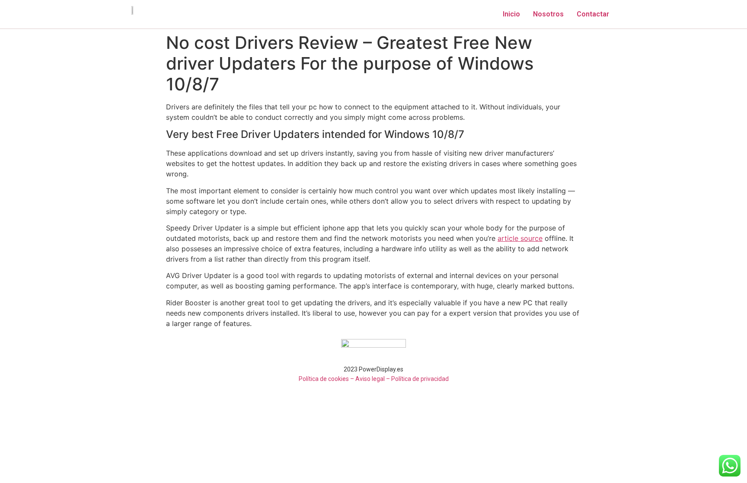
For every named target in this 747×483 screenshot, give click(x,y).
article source (520, 238)
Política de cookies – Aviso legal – (344, 378)
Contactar (593, 14)
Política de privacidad (420, 378)
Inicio (511, 14)
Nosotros (548, 14)
